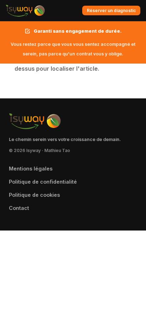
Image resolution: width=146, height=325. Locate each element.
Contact (19, 208)
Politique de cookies (34, 195)
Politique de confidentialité (43, 182)
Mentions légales (30, 169)
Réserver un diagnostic (111, 10)
